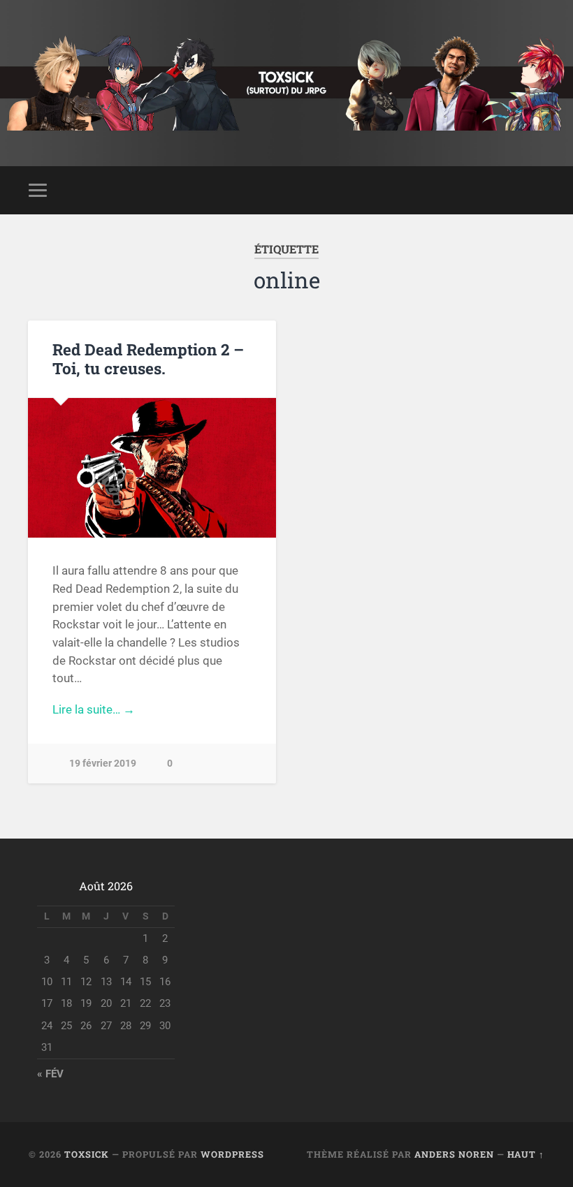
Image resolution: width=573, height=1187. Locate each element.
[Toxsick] (286, 83)
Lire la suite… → (93, 709)
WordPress (232, 1154)
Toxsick (86, 1154)
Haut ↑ (525, 1154)
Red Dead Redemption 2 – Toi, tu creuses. (148, 358)
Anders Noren (454, 1154)
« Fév (50, 1074)
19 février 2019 (102, 763)
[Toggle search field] (536, 190)
